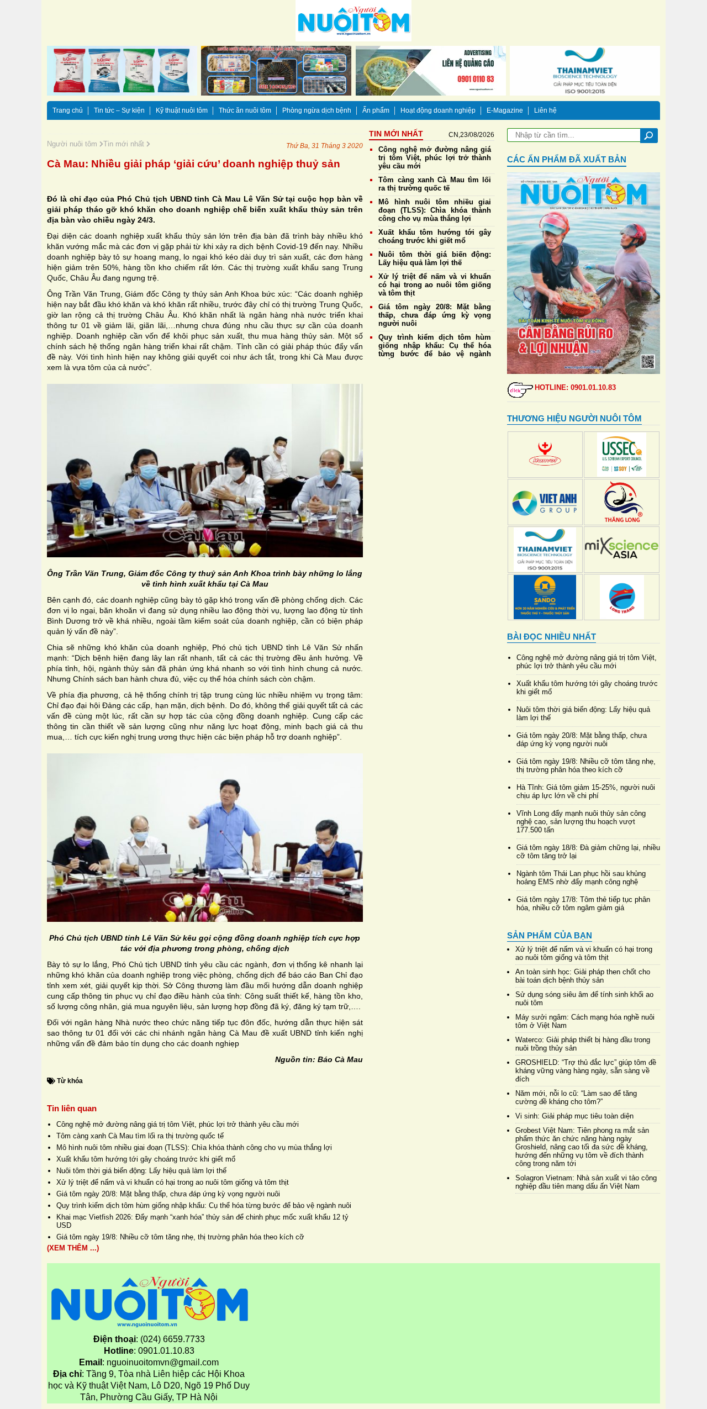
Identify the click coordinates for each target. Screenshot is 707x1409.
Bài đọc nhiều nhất (551, 636)
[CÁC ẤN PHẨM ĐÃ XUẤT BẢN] (584, 273)
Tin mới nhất (124, 144)
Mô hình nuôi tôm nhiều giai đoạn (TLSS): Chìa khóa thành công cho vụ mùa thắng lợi (194, 1147)
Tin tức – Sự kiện (119, 110)
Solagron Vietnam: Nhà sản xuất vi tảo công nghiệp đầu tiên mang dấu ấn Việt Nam (586, 1182)
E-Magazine (505, 110)
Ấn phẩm (375, 110)
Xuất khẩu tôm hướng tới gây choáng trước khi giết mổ (145, 1159)
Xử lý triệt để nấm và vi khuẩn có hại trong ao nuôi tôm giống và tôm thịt (172, 1182)
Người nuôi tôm (73, 144)
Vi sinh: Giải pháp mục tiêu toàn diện (574, 1116)
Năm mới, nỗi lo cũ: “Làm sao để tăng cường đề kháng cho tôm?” (576, 1097)
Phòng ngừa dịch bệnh (316, 110)
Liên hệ (545, 110)
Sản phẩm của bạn (549, 935)
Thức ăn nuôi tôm (245, 110)
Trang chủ (67, 110)
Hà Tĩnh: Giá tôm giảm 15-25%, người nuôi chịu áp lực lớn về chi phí (585, 791)
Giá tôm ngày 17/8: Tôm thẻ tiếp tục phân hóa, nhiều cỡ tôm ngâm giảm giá (583, 903)
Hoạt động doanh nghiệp (438, 110)
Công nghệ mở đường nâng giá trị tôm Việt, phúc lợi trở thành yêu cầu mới (177, 1124)
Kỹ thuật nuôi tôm (182, 110)
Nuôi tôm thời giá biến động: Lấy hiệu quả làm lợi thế (141, 1171)
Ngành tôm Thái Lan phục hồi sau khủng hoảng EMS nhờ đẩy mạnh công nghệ (581, 877)
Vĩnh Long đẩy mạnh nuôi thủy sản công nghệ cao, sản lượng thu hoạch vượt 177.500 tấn (581, 821)
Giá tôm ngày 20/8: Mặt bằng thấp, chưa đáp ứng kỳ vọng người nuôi (168, 1194)
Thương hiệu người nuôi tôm (574, 418)
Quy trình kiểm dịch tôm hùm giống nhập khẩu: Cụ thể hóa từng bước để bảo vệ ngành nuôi (203, 1205)
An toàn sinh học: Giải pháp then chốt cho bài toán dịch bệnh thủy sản (582, 976)
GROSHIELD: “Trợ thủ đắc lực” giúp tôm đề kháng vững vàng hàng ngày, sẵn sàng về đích (585, 1070)
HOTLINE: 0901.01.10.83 (575, 387)
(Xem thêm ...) (73, 1248)
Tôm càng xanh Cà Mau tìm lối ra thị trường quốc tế (140, 1136)
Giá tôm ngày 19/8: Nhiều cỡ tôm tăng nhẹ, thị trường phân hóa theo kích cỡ (180, 1237)
